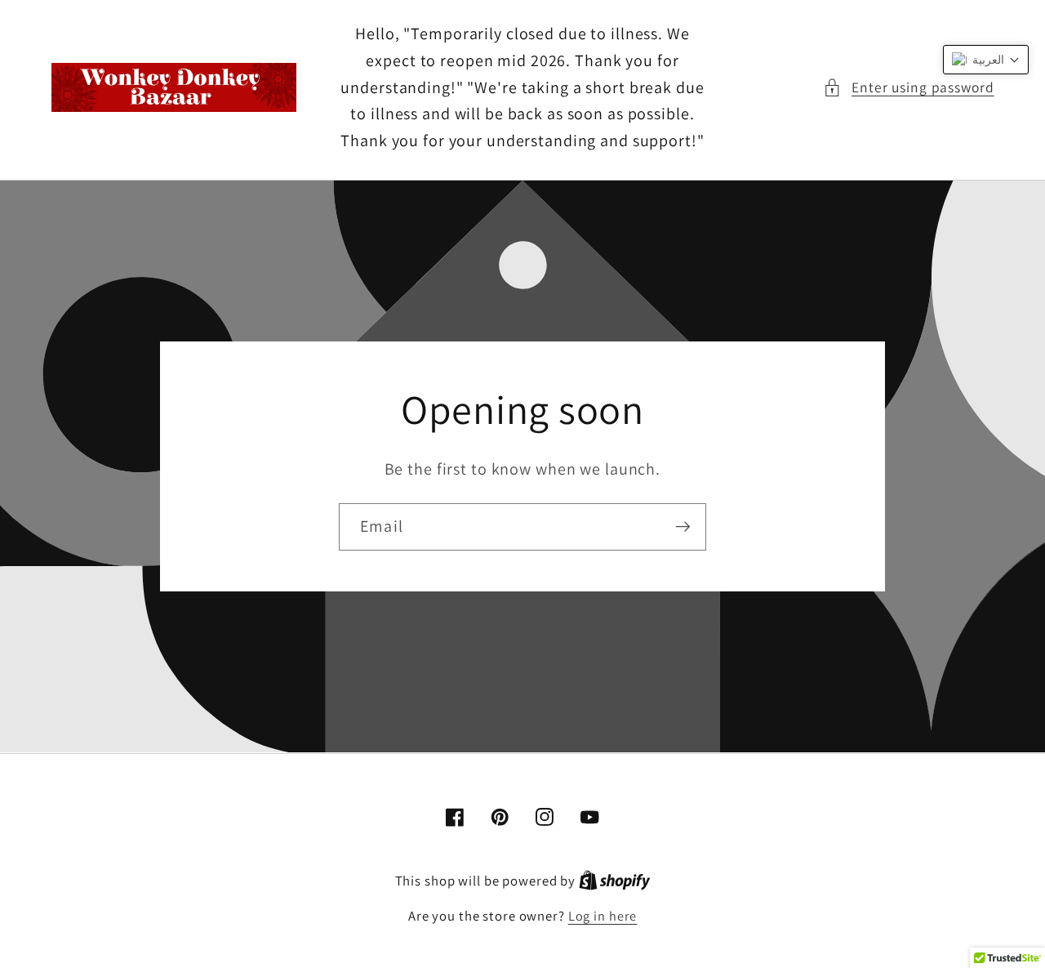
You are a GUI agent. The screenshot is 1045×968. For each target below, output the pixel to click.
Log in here (603, 916)
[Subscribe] (682, 527)
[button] (908, 88)
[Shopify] (615, 881)
